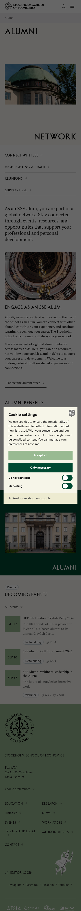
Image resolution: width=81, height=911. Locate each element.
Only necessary (40, 467)
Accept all (40, 455)
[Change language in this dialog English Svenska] (71, 413)
